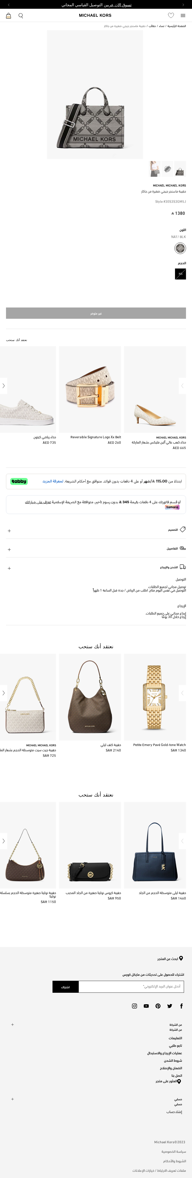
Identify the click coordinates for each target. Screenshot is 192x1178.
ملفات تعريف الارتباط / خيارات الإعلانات (159, 1170)
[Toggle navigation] (183, 15)
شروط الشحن (173, 1060)
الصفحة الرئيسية (177, 26)
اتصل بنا (177, 1075)
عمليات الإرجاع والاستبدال (164, 1053)
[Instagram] (134, 1006)
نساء (161, 26)
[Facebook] (181, 1006)
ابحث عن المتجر (168, 959)
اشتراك (65, 987)
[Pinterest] (158, 1006)
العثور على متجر (166, 1081)
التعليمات (175, 1037)
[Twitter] (169, 1006)
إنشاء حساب (174, 1112)
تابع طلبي (175, 1045)
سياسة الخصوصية (174, 1151)
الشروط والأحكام (174, 1161)
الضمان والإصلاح (171, 1067)
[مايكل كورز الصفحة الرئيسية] (95, 15)
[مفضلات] (171, 15)
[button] (182, 386)
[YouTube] (146, 1006)
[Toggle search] (21, 15)
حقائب (152, 26)
